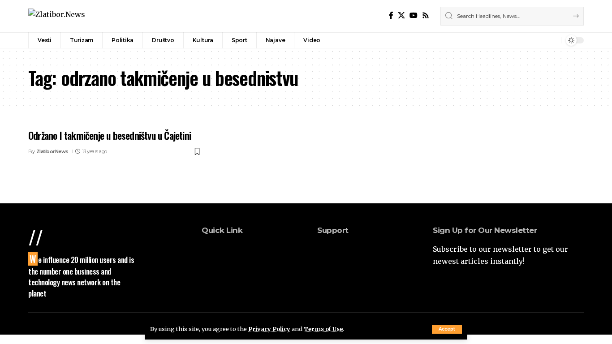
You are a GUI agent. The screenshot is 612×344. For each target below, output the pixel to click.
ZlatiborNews (52, 151)
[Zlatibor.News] (56, 16)
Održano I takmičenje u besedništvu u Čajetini (109, 135)
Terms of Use (323, 328)
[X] (401, 15)
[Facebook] (391, 15)
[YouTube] (413, 15)
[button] (447, 329)
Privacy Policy (269, 328)
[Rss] (425, 15)
